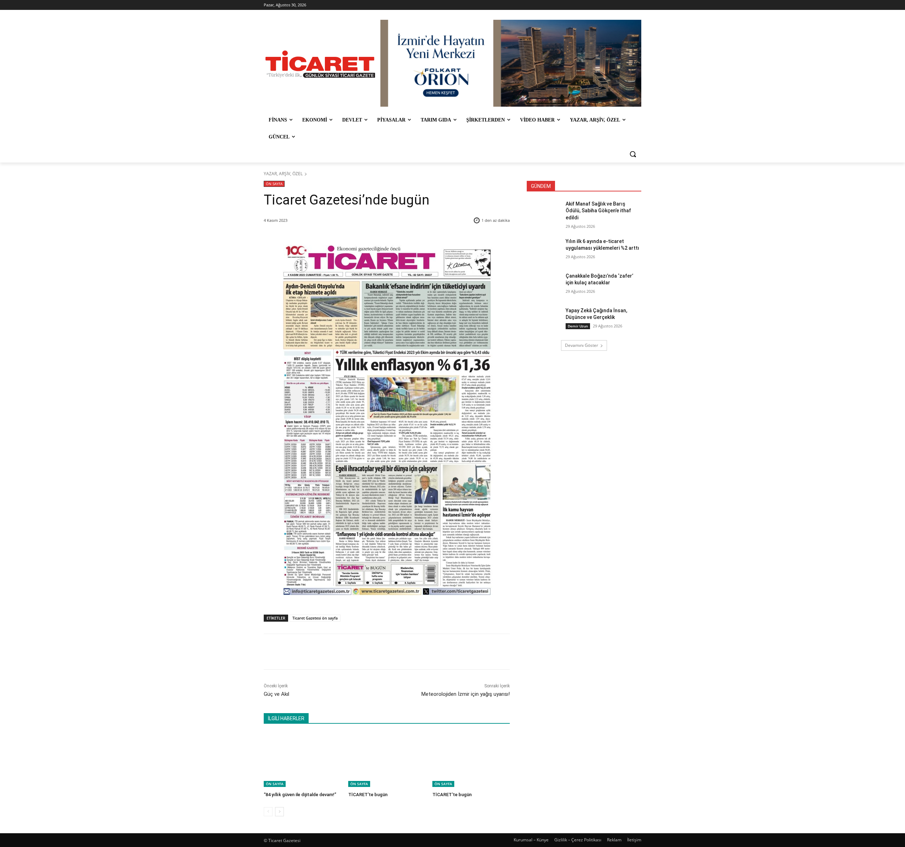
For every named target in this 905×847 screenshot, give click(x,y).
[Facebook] (313, 652)
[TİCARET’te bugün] (387, 760)
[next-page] (279, 811)
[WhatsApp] (362, 652)
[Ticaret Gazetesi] (320, 64)
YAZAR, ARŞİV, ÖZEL (283, 174)
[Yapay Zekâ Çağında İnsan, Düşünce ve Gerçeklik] (544, 319)
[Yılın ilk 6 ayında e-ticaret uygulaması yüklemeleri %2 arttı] (544, 250)
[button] (632, 154)
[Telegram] (379, 652)
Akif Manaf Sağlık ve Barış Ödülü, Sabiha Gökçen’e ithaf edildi (598, 210)
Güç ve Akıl (276, 694)
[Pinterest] (346, 652)
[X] (330, 652)
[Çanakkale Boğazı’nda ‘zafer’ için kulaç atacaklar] (544, 285)
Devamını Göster (581, 345)
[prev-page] (268, 811)
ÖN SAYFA (274, 183)
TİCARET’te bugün (367, 794)
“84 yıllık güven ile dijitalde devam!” (300, 794)
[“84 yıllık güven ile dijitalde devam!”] (302, 760)
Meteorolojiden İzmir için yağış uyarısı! (465, 694)
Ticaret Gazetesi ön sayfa (315, 618)
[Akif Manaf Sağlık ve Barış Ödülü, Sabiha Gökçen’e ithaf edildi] (544, 213)
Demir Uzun (578, 326)
